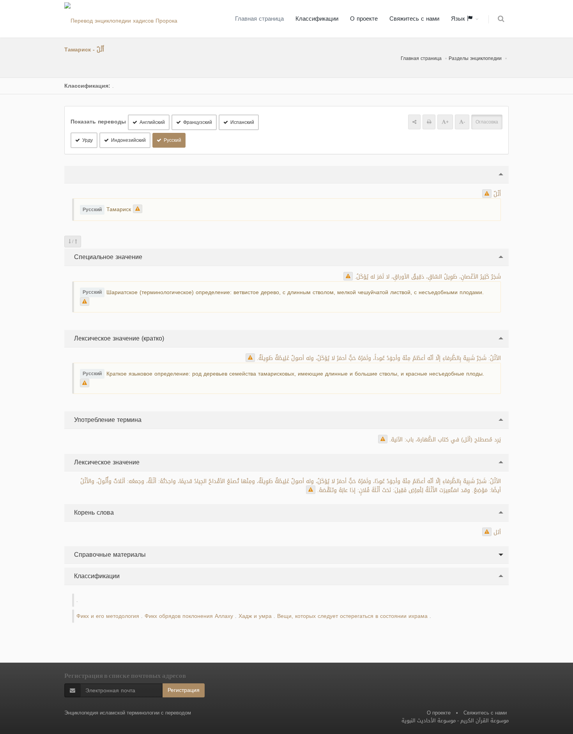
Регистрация (184, 690)
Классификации (316, 18)
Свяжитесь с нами (414, 18)
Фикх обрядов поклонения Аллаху (189, 616)
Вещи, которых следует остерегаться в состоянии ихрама (352, 616)
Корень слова (93, 512)
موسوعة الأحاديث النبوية (428, 720)
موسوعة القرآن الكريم (484, 720)
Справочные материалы (109, 555)
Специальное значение (107, 257)
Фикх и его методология (107, 616)
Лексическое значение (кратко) (118, 338)
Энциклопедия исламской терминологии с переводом (127, 713)
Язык (459, 18)
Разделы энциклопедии (475, 58)
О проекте (364, 18)
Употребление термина (106, 420)
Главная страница (259, 18)
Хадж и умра (255, 616)
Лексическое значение (106, 462)
